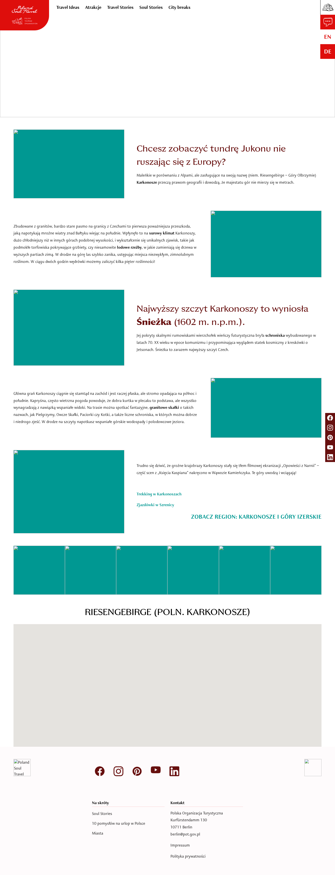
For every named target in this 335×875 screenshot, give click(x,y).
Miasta (97, 833)
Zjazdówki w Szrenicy (155, 505)
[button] (124, 701)
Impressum (180, 845)
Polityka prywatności (188, 856)
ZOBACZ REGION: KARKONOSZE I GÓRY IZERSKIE (256, 516)
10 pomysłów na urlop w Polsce (118, 823)
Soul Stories (102, 814)
